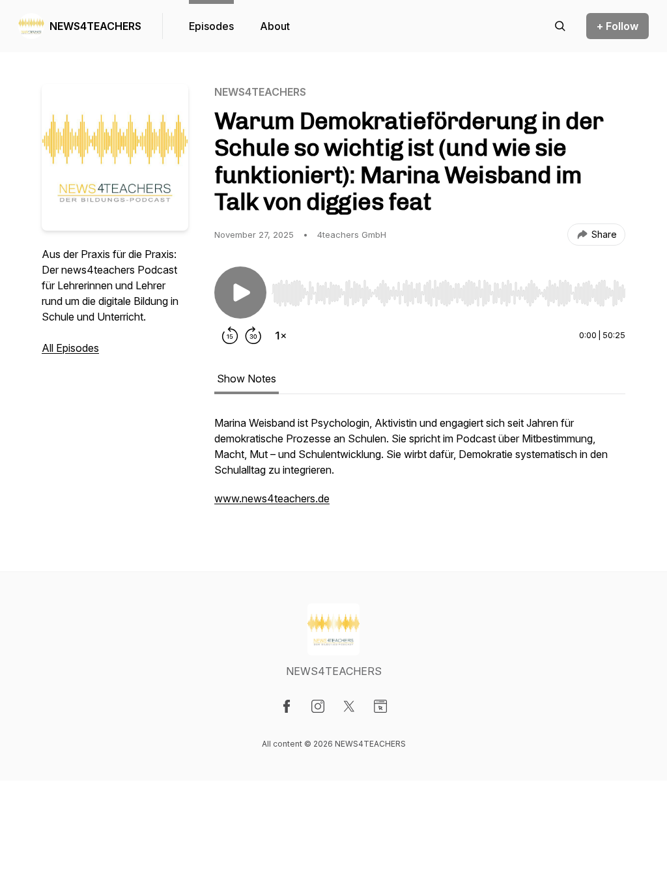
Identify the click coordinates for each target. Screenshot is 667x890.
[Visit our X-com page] (349, 706)
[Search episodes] (560, 26)
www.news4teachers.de (272, 498)
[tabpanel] (419, 467)
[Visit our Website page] (380, 706)
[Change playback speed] (281, 335)
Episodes (211, 26)
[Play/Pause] (240, 292)
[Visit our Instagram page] (317, 706)
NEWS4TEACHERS (95, 26)
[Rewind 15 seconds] (230, 335)
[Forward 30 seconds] (253, 335)
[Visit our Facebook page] (286, 706)
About (275, 26)
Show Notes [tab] (246, 378)
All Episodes (70, 347)
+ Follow (617, 26)
